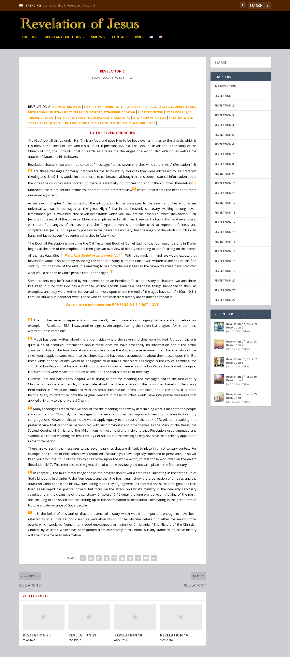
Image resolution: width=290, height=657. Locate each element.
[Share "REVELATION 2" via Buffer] (130, 558)
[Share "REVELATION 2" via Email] (146, 558)
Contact (119, 37)
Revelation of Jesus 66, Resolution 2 (241, 378)
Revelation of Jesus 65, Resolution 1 (241, 396)
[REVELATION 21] (89, 617)
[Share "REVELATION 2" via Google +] (99, 558)
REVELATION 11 (224, 193)
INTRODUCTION (225, 86)
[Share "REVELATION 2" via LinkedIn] (122, 558)
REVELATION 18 (128, 635)
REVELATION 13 (224, 212)
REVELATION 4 (224, 125)
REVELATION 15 (224, 232)
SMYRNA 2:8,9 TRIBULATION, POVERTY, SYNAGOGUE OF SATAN (92, 112)
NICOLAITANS (120, 118)
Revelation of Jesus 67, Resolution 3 (241, 360)
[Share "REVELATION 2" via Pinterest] (114, 558)
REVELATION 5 (224, 134)
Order (138, 37)
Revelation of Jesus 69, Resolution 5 (241, 325)
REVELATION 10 (224, 183)
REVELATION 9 (224, 173)
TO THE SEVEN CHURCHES (101, 107)
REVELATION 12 (224, 202)
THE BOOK (30, 37)
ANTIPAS (63, 118)
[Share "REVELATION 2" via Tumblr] (106, 558)
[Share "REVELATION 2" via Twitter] (91, 558)
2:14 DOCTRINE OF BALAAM (90, 118)
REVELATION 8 (224, 164)
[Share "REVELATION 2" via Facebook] (83, 558)
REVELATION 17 (224, 251)
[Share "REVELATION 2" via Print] (154, 558)
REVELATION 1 (224, 96)
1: (89, 255)
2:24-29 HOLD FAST (142, 123)
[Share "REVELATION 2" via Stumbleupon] (138, 558)
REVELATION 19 (224, 271)
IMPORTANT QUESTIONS (62, 37)
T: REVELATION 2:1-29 (66, 107)
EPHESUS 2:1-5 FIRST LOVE (139, 107)
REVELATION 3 (224, 115)
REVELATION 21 (82, 635)
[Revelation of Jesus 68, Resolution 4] (219, 344)
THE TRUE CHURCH (76, 123)
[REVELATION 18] (135, 617)
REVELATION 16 (174, 635)
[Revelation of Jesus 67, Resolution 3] (219, 362)
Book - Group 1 (113, 78)
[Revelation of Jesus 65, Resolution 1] (219, 397)
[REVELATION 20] (44, 617)
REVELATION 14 (224, 222)
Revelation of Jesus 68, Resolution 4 (241, 343)
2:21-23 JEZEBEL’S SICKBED (109, 123)
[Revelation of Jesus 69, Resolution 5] (219, 326)
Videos (96, 37)
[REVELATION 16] (181, 617)
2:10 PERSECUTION (150, 112)
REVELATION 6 (224, 144)
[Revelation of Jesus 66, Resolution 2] (219, 379)
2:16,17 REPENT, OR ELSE (149, 118)
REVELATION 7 (224, 154)
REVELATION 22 (224, 300)
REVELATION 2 (224, 105)
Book (96, 78)
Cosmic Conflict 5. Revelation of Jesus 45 (69, 5)
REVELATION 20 (37, 635)
